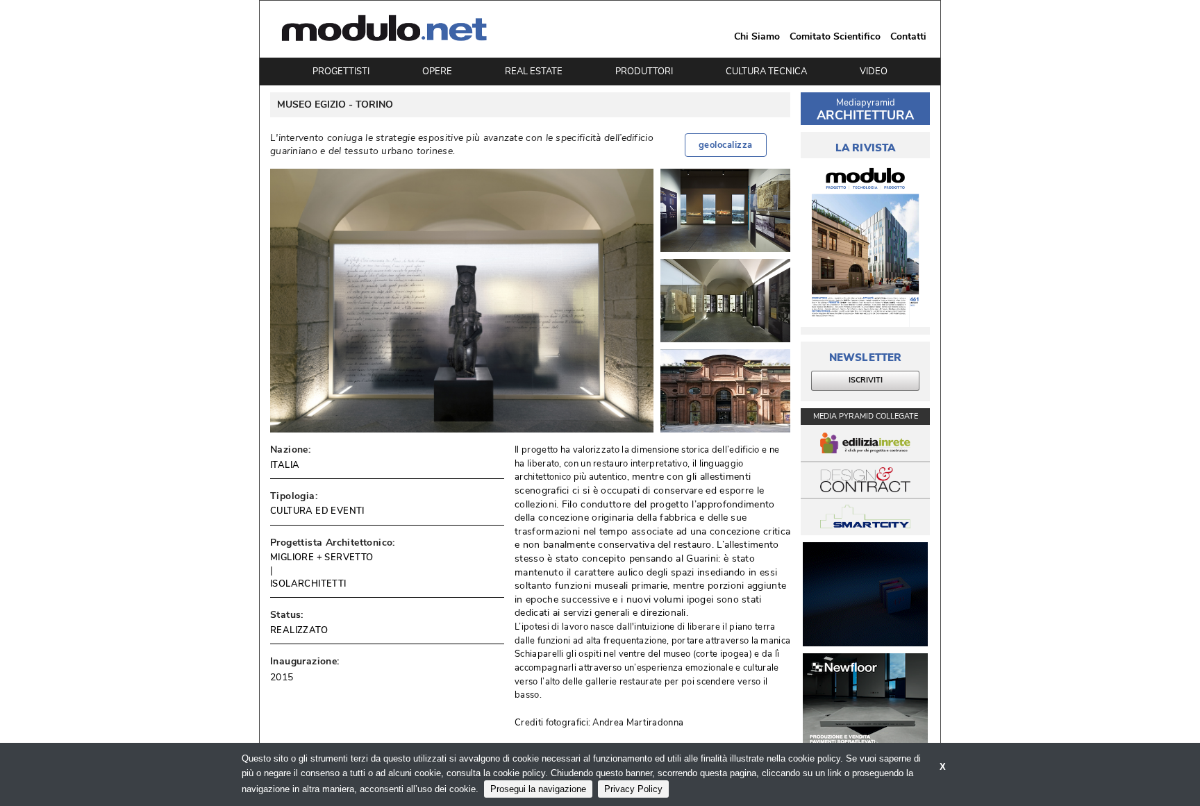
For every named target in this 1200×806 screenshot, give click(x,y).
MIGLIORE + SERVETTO (322, 557)
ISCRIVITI (866, 380)
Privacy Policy (633, 789)
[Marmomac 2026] (865, 594)
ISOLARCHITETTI (308, 584)
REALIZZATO (299, 630)
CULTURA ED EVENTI (317, 511)
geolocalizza (726, 145)
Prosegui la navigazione (538, 789)
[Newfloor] (865, 705)
